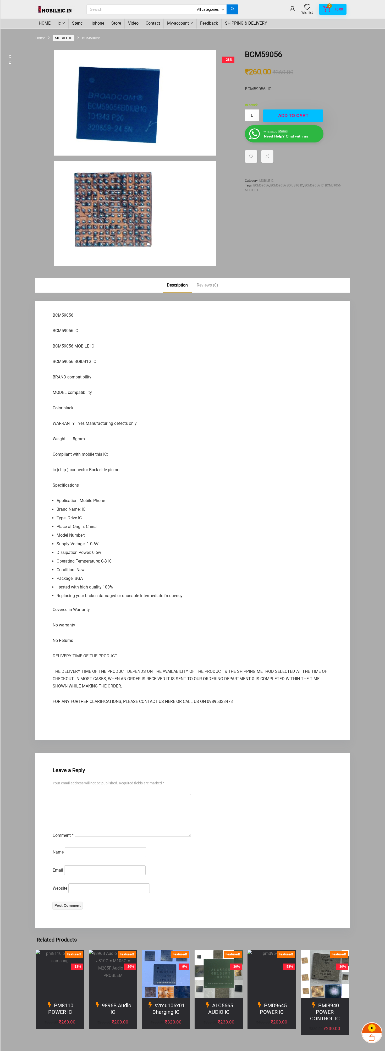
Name (58, 852)
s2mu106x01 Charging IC (168, 1008)
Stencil (78, 23)
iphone (98, 23)
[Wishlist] (307, 7)
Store (116, 23)
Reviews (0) (207, 285)
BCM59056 (261, 185)
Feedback (209, 23)
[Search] (232, 9)
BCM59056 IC (314, 185)
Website (60, 888)
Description (177, 285)
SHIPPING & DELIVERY (246, 23)
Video (133, 23)
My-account (178, 23)
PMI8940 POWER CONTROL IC (325, 1012)
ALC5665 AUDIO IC (220, 1008)
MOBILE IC (63, 38)
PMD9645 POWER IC (273, 1008)
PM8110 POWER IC (61, 1008)
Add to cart (293, 115)
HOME (45, 23)
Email (58, 870)
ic (59, 23)
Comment (63, 835)
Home (40, 38)
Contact (153, 23)
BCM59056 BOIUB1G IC (286, 185)
